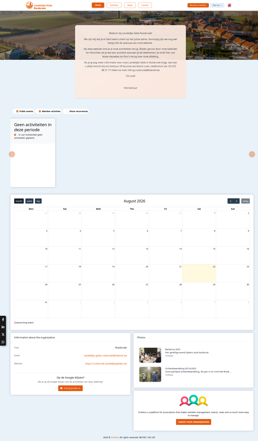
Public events (26, 111)
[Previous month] (231, 201)
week (29, 201)
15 (214, 248)
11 (80, 248)
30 (147, 213)
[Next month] (237, 201)
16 (248, 248)
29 (113, 213)
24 (46, 284)
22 (214, 266)
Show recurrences (78, 111)
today (245, 201)
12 (113, 248)
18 (80, 266)
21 (180, 266)
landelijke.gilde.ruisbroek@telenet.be (105, 355)
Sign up (216, 5)
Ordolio (114, 437)
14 (180, 248)
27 (46, 213)
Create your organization (193, 422)
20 (147, 266)
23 (248, 266)
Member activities (51, 111)
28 (80, 213)
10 (46, 248)
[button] (229, 5)
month (19, 201)
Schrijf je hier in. (72, 388)
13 (147, 248)
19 (113, 266)
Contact (145, 5)
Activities (114, 5)
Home (98, 5)
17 (46, 266)
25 (80, 284)
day (38, 201)
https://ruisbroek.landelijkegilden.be (106, 363)
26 (113, 284)
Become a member (198, 5)
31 (180, 213)
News (129, 5)
